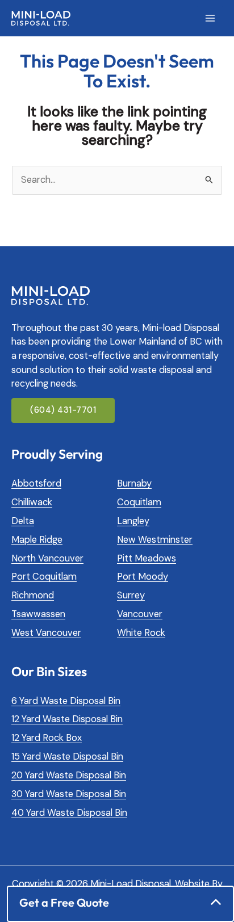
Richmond (32, 595)
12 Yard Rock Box (46, 738)
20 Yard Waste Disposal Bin (68, 775)
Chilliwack (31, 502)
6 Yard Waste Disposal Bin (65, 701)
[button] (63, 411)
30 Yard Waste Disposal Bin (68, 794)
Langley (133, 521)
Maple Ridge (36, 540)
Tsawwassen (38, 614)
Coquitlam (139, 502)
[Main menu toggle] (210, 18)
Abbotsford (36, 483)
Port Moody (142, 576)
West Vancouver (46, 633)
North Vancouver (47, 558)
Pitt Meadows (146, 558)
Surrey (131, 595)
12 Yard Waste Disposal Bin (67, 719)
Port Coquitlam (44, 576)
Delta (22, 521)
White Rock (141, 633)
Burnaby (134, 483)
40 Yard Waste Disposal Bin (69, 813)
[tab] (120, 902)
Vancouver (139, 614)
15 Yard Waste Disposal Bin (67, 756)
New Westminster (155, 540)
